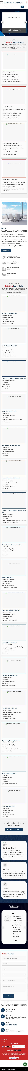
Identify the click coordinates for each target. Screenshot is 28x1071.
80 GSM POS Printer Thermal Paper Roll (14, 182)
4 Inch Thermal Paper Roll (10, 74)
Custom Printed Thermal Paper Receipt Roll (14, 110)
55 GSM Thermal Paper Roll (11, 77)
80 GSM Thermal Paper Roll (11, 79)
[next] (25, 22)
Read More (15, 936)
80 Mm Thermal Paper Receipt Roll (12, 81)
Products (3, 1041)
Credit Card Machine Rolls (10, 152)
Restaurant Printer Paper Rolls (11, 115)
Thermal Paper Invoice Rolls (11, 118)
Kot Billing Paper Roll (14, 30)
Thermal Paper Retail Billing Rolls (11, 478)
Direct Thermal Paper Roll (9, 773)
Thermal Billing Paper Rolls (9, 643)
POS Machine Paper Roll (8, 806)
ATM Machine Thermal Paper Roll (12, 145)
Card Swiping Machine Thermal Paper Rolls (13, 148)
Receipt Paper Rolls (8, 107)
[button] (11, 1025)
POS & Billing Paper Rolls (9, 179)
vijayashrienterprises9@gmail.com (15, 1031)
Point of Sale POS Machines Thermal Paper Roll (13, 189)
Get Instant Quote (13, 829)
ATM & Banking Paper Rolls (10, 143)
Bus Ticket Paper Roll (8, 577)
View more (6, 250)
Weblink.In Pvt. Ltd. (20, 1054)
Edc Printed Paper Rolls (9, 154)
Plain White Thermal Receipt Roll (12, 113)
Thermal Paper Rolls (8, 72)
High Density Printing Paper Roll (11, 741)
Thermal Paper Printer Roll (9, 708)
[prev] (2, 22)
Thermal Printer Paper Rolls (9, 675)
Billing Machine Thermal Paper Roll (13, 184)
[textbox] (12, 7)
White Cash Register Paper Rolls (11, 610)
